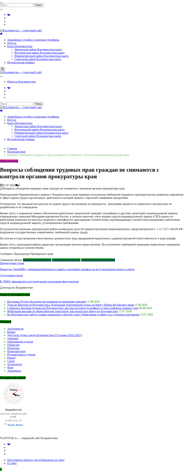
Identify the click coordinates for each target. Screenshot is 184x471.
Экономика (14, 370)
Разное (11, 357)
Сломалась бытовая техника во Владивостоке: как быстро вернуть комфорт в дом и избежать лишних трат (72, 308)
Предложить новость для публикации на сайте (36, 459)
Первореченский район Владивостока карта (41, 55)
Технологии (14, 364)
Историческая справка (21, 62)
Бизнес (11, 331)
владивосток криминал (37, 259)
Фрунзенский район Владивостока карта (39, 52)
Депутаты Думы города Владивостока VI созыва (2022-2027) (44, 335)
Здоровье (12, 338)
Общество (13, 344)
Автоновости (15, 328)
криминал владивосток (66, 259)
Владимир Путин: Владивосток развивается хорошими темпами (46, 301)
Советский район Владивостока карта (37, 59)
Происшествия (9, 161)
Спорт (11, 361)
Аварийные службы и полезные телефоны (33, 39)
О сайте (12, 463)
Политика (13, 348)
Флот (10, 367)
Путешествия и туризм (21, 354)
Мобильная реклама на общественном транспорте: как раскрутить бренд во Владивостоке (62, 311)
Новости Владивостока (21, 81)
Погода (11, 43)
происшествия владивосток (98, 259)
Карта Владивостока (19, 46)
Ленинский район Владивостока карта (38, 49)
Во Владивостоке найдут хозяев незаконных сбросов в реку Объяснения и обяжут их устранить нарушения (73, 314)
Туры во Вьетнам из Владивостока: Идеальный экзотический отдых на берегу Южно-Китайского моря (70, 304)
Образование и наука (20, 341)
